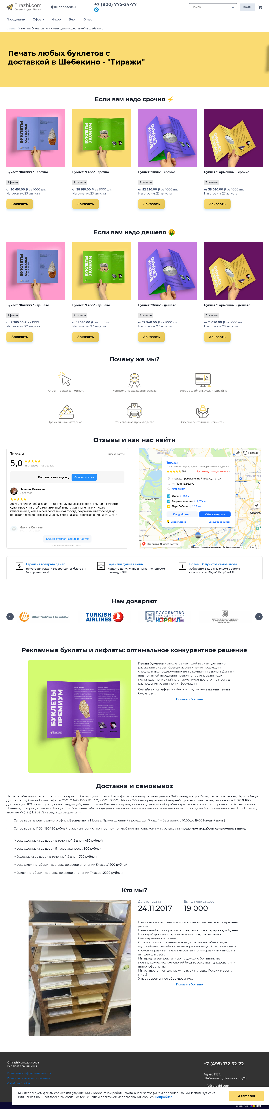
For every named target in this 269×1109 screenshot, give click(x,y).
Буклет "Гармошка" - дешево (227, 305)
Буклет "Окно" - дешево (157, 305)
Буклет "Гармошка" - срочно (226, 172)
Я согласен (246, 1096)
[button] (36, 968)
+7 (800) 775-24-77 (116, 4)
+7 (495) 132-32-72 (224, 1063)
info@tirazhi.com (216, 1085)
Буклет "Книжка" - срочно (27, 172)
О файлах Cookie (18, 1083)
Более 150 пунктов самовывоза (213, 564)
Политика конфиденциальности (29, 1073)
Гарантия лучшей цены (125, 564)
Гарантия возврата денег (45, 564)
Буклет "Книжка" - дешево (27, 305)
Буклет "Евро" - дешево (91, 305)
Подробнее (164, 1097)
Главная (11, 28)
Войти (247, 7)
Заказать (20, 204)
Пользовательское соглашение (28, 1078)
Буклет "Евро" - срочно (90, 172)
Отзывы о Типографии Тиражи (67, 546)
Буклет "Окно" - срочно (156, 172)
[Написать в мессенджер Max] (96, 10)
